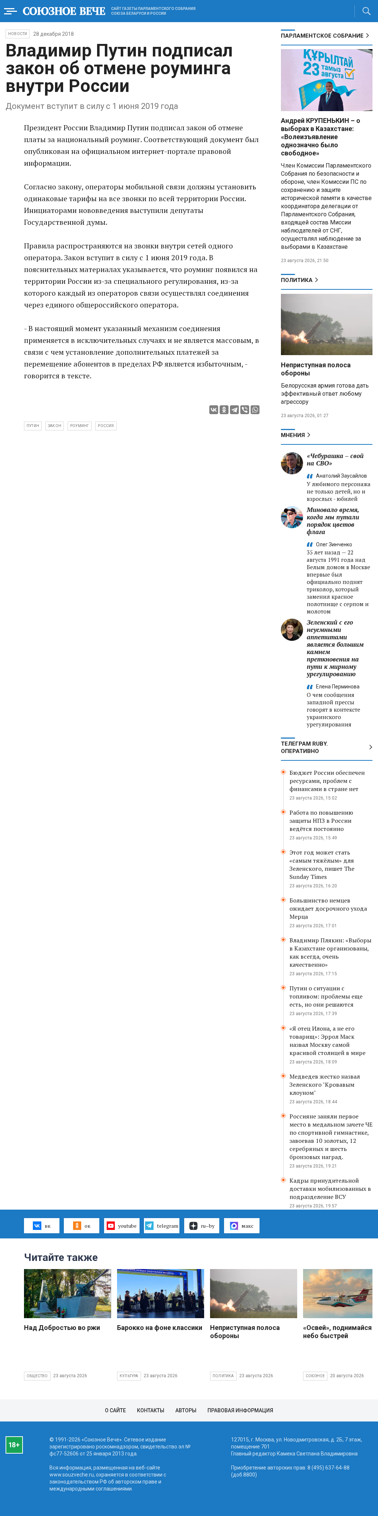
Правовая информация (240, 1410)
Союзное (315, 1376)
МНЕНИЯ (293, 435)
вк (48, 1225)
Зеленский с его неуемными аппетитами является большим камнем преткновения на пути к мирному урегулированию (335, 648)
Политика (297, 280)
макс (247, 1225)
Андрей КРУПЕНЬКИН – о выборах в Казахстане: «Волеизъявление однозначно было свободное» (320, 137)
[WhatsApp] (255, 409)
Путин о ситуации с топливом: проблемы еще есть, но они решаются (325, 996)
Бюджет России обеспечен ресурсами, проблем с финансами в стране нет (327, 781)
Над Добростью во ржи (62, 1327)
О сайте (115, 1410)
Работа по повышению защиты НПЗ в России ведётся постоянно (321, 820)
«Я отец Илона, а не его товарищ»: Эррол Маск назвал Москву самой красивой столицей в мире (327, 1040)
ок (87, 1225)
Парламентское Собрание (322, 35)
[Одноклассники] (224, 409)
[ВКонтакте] (213, 409)
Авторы (185, 1410)
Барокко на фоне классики (159, 1327)
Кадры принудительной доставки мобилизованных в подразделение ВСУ (330, 1188)
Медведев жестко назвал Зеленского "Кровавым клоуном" (324, 1084)
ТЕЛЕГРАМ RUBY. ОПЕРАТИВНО (304, 747)
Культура (129, 1376)
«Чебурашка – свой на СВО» (335, 459)
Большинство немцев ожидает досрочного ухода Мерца (328, 908)
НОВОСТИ (17, 34)
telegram (167, 1225)
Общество (37, 1376)
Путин (33, 426)
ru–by (207, 1225)
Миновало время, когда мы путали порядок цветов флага (333, 520)
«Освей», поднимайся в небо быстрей (340, 1332)
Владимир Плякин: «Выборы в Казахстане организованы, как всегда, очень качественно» (330, 952)
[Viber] (244, 409)
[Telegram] (234, 409)
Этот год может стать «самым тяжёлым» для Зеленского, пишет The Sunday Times (321, 864)
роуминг (79, 426)
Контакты (150, 1410)
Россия (106, 426)
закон (54, 426)
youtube (127, 1225)
